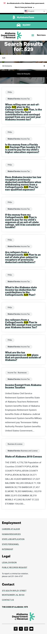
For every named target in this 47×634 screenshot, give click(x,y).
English (31, 11)
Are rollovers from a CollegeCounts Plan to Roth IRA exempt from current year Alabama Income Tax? (23, 324)
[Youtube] (31, 629)
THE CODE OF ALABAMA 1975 (15, 607)
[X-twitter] (21, 629)
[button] (24, 8)
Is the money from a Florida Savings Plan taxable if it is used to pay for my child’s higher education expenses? (22, 148)
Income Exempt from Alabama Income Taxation (23, 386)
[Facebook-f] (16, 629)
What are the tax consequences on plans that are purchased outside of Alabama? (23, 356)
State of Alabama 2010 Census (23, 456)
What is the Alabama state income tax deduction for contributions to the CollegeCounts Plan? (21, 291)
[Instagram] (26, 629)
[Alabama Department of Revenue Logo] (11, 35)
